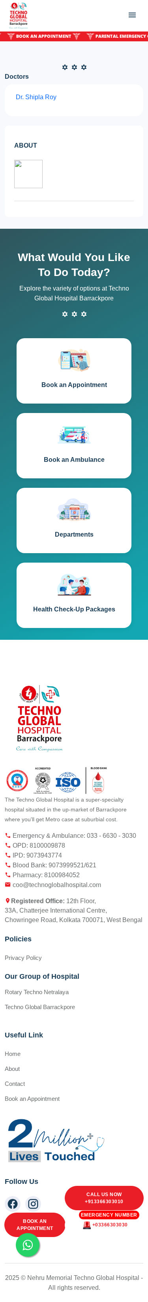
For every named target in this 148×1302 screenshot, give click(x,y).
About (12, 1068)
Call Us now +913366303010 (104, 1198)
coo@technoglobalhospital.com (56, 885)
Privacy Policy (23, 957)
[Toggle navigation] (132, 15)
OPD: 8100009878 (38, 845)
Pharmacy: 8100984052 (45, 875)
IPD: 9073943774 (36, 855)
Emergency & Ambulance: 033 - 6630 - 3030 (73, 835)
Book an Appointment (35, 1225)
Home (13, 1053)
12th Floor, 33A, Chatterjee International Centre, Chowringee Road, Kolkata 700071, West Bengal (73, 910)
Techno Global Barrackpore (40, 1007)
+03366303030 (109, 1222)
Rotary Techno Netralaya (37, 992)
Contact (15, 1083)
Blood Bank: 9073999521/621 (53, 865)
